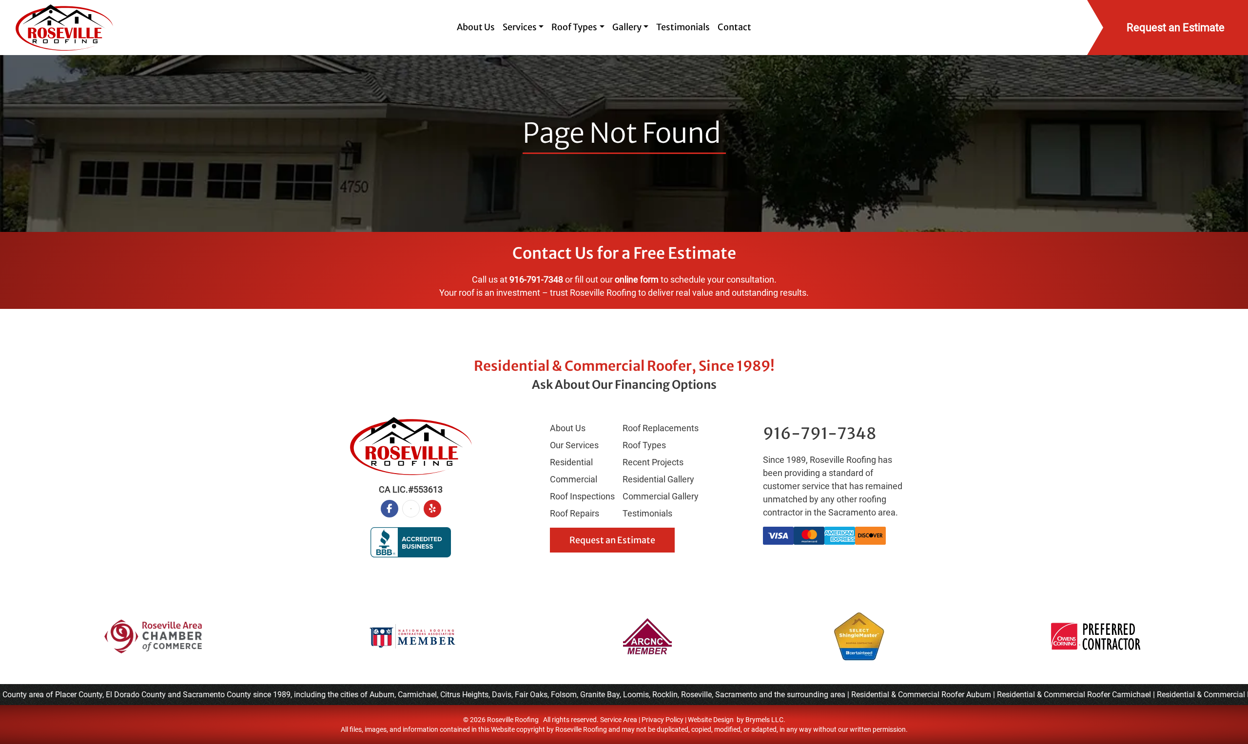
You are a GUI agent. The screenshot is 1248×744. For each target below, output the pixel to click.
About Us (476, 27)
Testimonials (683, 27)
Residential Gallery (658, 479)
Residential (571, 462)
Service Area (618, 720)
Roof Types (644, 445)
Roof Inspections (582, 496)
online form (637, 279)
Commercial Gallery (661, 496)
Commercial (573, 479)
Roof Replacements (661, 428)
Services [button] (520, 27)
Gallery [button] (627, 27)
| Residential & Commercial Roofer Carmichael (1060, 694)
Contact (734, 27)
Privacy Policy (662, 720)
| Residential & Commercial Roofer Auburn (907, 694)
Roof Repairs (574, 513)
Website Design (711, 720)
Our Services (574, 445)
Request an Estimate (612, 540)
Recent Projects (653, 462)
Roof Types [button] (574, 27)
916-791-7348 (536, 279)
